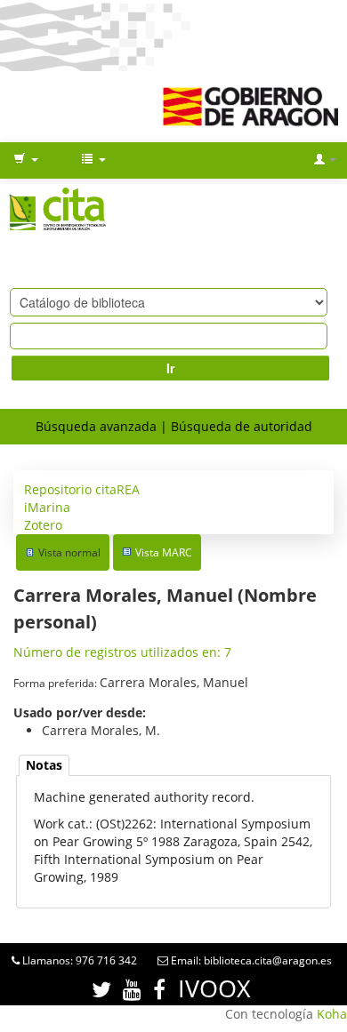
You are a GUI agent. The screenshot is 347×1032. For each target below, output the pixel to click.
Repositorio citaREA (82, 489)
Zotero (43, 524)
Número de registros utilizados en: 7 (122, 652)
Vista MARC (163, 552)
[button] (26, 160)
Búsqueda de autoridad (241, 426)
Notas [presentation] (44, 764)
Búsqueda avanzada (96, 426)
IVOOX (214, 988)
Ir (170, 368)
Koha (332, 1013)
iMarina (47, 507)
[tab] (44, 766)
